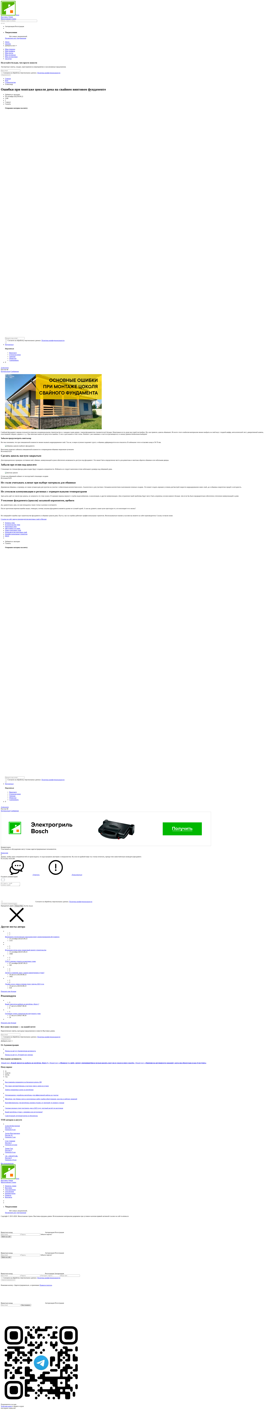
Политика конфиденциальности (48, 73)
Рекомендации (10, 1193)
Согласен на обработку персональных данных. (31, 73)
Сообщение (15, 371)
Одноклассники (15, 355)
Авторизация (10, 26)
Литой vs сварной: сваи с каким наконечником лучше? (24, 973)
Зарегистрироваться (8, 1280)
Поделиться (9, 344)
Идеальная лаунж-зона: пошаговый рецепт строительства (25, 950)
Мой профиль (10, 51)
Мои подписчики (11, 57)
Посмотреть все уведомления (15, 38)
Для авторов (9, 1191)
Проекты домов (10, 1186)
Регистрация (19, 26)
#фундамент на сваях (12, 528)
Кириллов (4, 853)
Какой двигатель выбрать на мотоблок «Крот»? (22, 1004)
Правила (8, 1195)
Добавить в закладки (12, 94)
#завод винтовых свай (13, 530)
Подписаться (6, 75)
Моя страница (10, 49)
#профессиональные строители (16, 534)
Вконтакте (13, 353)
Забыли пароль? (46, 1234)
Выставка (8, 1188)
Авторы (8, 44)
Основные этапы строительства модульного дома (23, 1013)
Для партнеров (10, 1190)
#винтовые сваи (11, 526)
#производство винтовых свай (16, 532)
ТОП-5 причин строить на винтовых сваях (20, 961)
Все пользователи (7, 1163)
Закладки (8, 59)
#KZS (7, 536)
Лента (7, 42)
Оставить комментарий (9, 904)
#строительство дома (12, 525)
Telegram (12, 356)
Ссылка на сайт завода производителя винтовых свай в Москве (24, 519)
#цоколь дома (10, 523)
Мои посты (9, 53)
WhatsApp (12, 358)
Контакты (8, 1197)
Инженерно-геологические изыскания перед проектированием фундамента (32, 937)
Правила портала (46, 1285)
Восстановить (26, 1305)
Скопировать (14, 360)
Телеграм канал (6, 1406)
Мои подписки (10, 55)
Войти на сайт (6, 1236)
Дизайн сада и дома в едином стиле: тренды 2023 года (24, 984)
